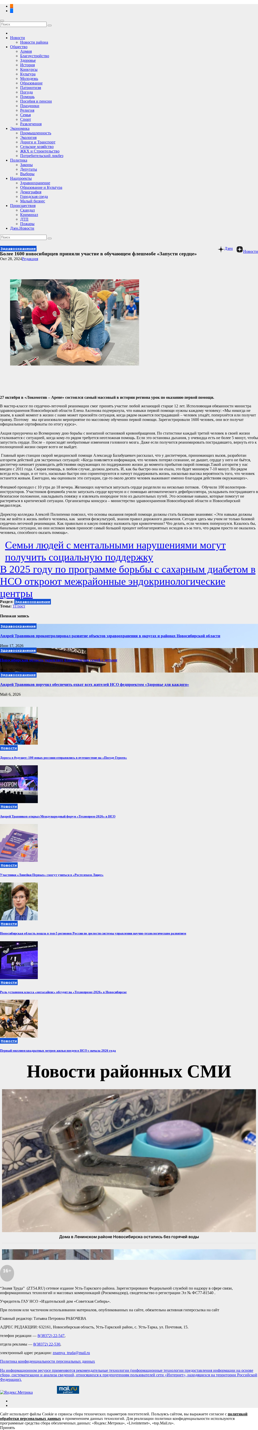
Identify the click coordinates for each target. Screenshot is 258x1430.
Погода (26, 92)
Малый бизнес (32, 201)
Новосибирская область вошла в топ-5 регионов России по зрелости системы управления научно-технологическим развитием (93, 933)
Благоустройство (34, 56)
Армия (26, 51)
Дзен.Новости (22, 228)
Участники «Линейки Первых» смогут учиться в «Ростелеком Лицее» (52, 875)
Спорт (25, 119)
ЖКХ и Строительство (39, 151)
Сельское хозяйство (37, 146)
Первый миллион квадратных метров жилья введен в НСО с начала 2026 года (58, 1050)
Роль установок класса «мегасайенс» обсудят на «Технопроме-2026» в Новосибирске (63, 992)
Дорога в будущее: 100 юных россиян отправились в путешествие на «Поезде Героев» (63, 757)
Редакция (30, 259)
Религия (27, 110)
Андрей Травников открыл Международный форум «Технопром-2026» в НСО (57, 816)
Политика (18, 160)
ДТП (24, 219)
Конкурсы (29, 69)
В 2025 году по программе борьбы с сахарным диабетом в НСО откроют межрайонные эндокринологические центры (127, 581)
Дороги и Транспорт (37, 142)
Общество (18, 47)
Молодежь (29, 78)
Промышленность (35, 133)
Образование (31, 83)
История (27, 65)
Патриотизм (30, 87)
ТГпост (19, 606)
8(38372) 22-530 (46, 1344)
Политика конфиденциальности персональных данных (47, 1361)
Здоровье (28, 60)
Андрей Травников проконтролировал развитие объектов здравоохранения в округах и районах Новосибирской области (110, 636)
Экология (28, 137)
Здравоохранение (35, 183)
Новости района (34, 42)
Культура (28, 74)
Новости (17, 38)
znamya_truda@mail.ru (71, 1353)
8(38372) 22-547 (51, 1335)
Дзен (228, 248)
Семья (25, 115)
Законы (26, 165)
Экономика (19, 128)
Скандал (27, 210)
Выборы (27, 174)
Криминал (29, 214)
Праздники (29, 106)
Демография (30, 192)
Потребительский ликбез (41, 156)
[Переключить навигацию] (2, 20)
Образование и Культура (41, 187)
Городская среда (34, 196)
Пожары (27, 224)
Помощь (27, 97)
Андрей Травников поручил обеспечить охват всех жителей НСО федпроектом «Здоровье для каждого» (94, 684)
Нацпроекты (21, 178)
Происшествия (23, 205)
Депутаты (28, 169)
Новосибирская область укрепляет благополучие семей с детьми (58, 660)
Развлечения (31, 124)
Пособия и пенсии (36, 101)
